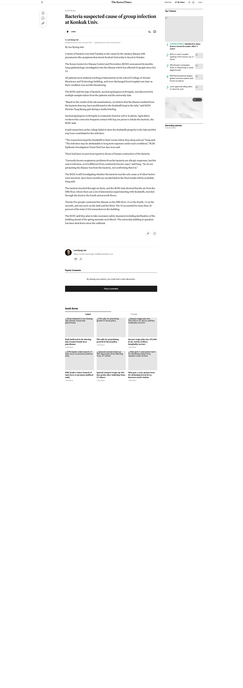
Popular (134, 314)
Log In (200, 2)
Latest (88, 314)
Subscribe (168, 2)
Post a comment (111, 289)
